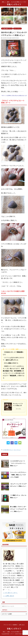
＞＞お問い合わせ (8, 596)
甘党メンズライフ (14, 4)
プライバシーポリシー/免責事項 (10, 624)
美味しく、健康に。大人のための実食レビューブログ (14, 631)
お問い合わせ (21, 624)
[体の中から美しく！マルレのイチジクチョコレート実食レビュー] (16, 442)
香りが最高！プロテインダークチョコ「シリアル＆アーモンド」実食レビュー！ (18, 509)
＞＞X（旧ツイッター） (10, 592)
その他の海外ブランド (8, 449)
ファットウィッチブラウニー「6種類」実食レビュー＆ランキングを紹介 (18, 475)
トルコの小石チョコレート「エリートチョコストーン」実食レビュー (18, 463)
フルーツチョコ (17, 449)
